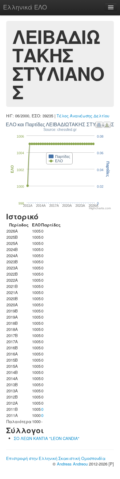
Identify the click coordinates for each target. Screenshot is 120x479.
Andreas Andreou (72, 464)
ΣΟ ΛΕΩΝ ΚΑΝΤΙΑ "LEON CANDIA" (46, 438)
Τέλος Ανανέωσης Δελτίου (83, 116)
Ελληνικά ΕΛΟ (25, 6)
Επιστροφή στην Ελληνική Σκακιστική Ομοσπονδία (56, 458)
